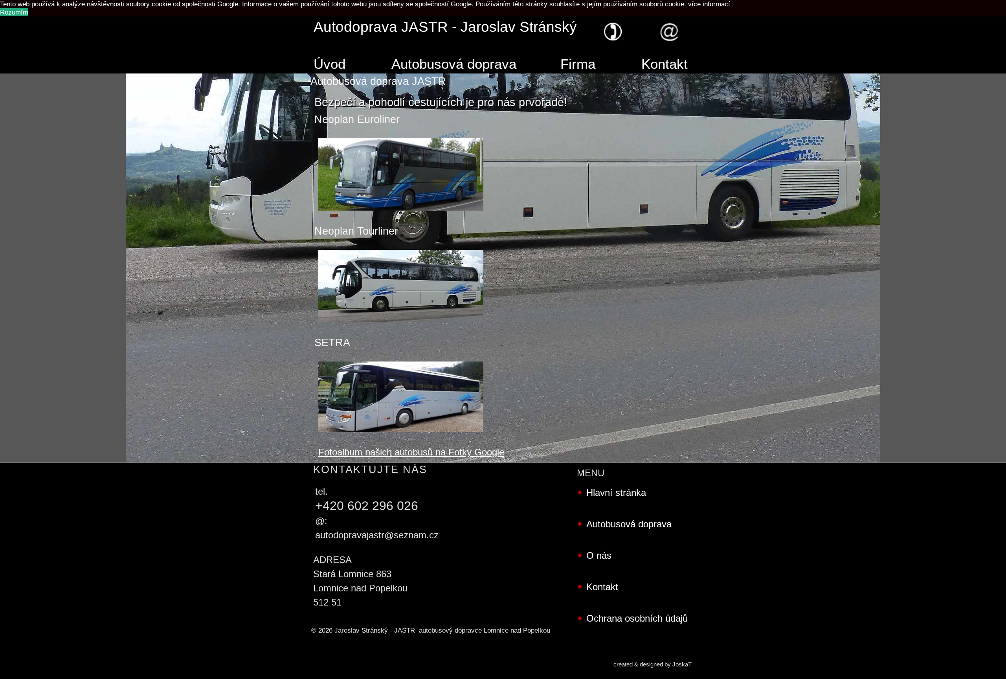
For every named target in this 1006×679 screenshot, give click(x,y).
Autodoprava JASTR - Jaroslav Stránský (445, 26)
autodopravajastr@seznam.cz (377, 535)
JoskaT (682, 664)
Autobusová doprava (453, 64)
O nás (598, 555)
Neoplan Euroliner (357, 119)
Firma (577, 64)
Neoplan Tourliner (356, 231)
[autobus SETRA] (400, 438)
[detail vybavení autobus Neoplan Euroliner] (400, 216)
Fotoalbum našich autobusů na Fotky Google (411, 452)
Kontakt (664, 64)
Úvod (329, 64)
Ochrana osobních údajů (637, 618)
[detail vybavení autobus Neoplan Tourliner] (400, 328)
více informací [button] (709, 4)
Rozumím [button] (14, 12)
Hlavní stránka (616, 492)
